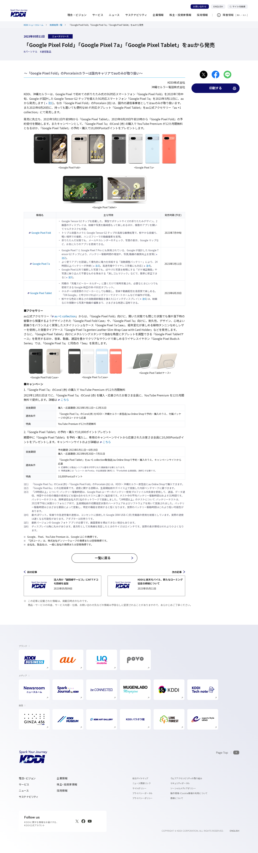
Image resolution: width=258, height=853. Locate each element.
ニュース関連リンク (142, 783)
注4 (148, 265)
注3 (97, 265)
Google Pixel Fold (41, 232)
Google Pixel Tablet (41, 293)
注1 (50, 103)
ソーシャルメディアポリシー (183, 788)
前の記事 (32, 572)
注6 (144, 299)
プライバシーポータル (143, 793)
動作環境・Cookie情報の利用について (188, 793)
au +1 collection (65, 316)
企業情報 (62, 778)
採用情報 (62, 791)
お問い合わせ (199, 6)
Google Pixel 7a (41, 263)
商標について (176, 798)
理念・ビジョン (27, 778)
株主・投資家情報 (67, 784)
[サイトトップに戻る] (19, 13)
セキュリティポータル (180, 783)
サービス (24, 784)
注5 (70, 277)
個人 (239, 15)
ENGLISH (219, 6)
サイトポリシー (139, 788)
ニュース (24, 791)
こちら (65, 399)
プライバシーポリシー (143, 798)
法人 (245, 15)
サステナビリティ (28, 797)
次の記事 (177, 572)
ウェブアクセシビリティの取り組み (186, 778)
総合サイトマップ (140, 778)
